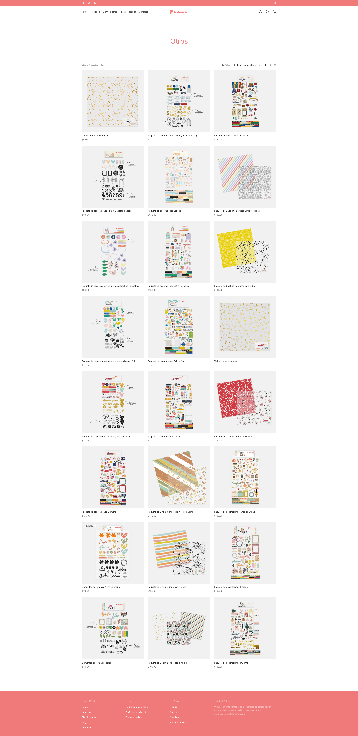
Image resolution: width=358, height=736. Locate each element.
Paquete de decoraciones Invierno (231, 662)
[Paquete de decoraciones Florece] (245, 553)
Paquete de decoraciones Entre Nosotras (168, 286)
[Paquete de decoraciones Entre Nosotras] (179, 252)
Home (85, 11)
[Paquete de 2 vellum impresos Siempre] (245, 402)
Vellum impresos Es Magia (95, 135)
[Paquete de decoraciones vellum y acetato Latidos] (113, 177)
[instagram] (89, 2)
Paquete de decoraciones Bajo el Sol (166, 361)
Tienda (132, 11)
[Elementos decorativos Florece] (113, 628)
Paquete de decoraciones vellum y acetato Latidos (106, 210)
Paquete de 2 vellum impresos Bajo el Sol (234, 286)
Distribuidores (110, 11)
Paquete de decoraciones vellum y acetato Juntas (106, 436)
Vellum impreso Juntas (225, 361)
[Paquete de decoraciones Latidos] (179, 177)
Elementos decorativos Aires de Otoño (101, 587)
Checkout (175, 717)
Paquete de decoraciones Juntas (164, 436)
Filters (228, 65)
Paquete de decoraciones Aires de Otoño (234, 511)
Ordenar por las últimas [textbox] (245, 65)
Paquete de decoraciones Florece (231, 587)
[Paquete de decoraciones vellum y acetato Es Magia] (179, 101)
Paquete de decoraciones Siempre (99, 511)
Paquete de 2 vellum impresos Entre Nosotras (237, 210)
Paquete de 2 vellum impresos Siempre (233, 436)
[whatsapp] (95, 2)
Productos (93, 65)
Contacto (143, 11)
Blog (84, 722)
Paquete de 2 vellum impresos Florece (167, 587)
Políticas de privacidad (137, 712)
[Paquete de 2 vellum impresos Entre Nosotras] (245, 177)
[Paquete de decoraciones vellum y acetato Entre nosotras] (113, 252)
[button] (113, 125)
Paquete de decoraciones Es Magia (231, 135)
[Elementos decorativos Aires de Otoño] (113, 553)
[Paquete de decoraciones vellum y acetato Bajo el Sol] (113, 327)
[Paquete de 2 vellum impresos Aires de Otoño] (179, 477)
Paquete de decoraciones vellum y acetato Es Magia (173, 135)
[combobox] (247, 65)
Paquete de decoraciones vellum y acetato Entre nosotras (110, 286)
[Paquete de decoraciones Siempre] (113, 477)
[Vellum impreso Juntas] (245, 327)
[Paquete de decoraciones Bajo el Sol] (179, 327)
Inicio (84, 65)
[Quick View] (119, 125)
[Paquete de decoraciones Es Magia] (245, 101)
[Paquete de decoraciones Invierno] (245, 628)
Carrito (173, 712)
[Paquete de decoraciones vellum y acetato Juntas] (113, 402)
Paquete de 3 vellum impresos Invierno (167, 662)
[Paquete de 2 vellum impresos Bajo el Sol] (245, 252)
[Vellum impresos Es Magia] (113, 101)
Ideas (123, 11)
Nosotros (95, 11)
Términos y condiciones (138, 707)
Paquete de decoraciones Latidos (164, 210)
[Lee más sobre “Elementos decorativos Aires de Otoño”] (113, 577)
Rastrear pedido (134, 717)
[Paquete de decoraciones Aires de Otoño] (245, 477)
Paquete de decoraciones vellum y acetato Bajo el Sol (108, 361)
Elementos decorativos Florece (97, 662)
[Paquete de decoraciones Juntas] (179, 402)
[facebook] (84, 2)
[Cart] (274, 12)
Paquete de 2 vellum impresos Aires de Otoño (170, 511)
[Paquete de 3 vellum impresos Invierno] (179, 628)
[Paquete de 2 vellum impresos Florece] (179, 553)
